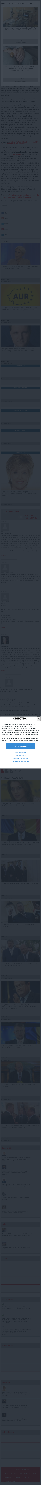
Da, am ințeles (20, 746)
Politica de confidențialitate (20, 761)
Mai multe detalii (20, 752)
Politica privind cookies (20, 758)
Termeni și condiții (20, 755)
